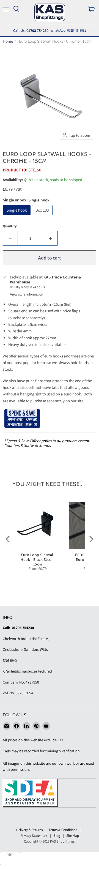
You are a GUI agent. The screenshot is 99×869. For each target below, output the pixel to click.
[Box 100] (43, 216)
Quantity (10, 226)
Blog (56, 835)
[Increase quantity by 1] (50, 238)
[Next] (90, 539)
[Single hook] (17, 216)
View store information (26, 294)
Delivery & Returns (29, 829)
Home (8, 41)
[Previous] (8, 539)
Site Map (72, 835)
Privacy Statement (33, 835)
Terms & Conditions (63, 829)
